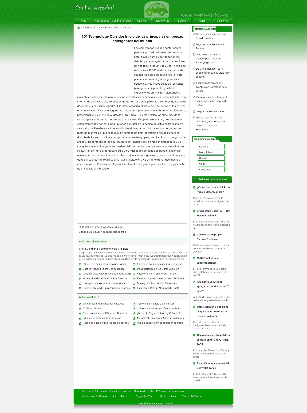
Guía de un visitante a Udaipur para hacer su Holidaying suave (208, 58)
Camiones (222, 20)
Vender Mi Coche (192, 396)
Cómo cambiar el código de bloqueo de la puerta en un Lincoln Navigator (212, 311)
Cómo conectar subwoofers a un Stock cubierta (159, 309)
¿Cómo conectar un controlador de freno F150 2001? (160, 323)
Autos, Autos (120, 396)
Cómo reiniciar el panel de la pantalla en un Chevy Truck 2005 (213, 340)
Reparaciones (101, 20)
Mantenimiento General (95, 396)
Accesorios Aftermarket (95, 391)
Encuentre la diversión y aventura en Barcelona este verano (211, 86)
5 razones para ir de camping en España (159, 264)
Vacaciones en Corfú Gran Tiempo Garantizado (156, 274)
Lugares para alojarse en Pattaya (210, 46)
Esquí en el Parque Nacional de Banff (158, 287)
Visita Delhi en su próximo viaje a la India (103, 248)
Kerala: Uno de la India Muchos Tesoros (105, 278)
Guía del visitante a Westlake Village (101, 227)
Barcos (182, 20)
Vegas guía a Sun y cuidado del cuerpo (103, 231)
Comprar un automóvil (121, 20)
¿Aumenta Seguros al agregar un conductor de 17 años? (213, 286)
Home (82, 20)
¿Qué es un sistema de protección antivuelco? (101, 318)
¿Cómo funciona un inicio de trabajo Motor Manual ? (213, 189)
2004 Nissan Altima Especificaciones (103, 303)
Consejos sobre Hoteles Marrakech (157, 283)
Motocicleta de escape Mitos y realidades (160, 317)
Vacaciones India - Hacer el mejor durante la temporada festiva (211, 101)
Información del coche (95, 27)
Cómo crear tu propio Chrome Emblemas (209, 237)
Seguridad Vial (144, 396)
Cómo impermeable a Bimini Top (155, 303)
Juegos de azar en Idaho (210, 111)
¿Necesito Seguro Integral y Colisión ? (158, 313)
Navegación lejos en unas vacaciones (104, 283)
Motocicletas (162, 20)
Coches (141, 20)
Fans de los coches (120, 391)
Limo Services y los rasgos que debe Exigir (107, 273)
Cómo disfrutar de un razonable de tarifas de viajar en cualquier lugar (106, 288)
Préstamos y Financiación (170, 391)
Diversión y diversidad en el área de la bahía (212, 36)
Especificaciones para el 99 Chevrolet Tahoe (213, 365)
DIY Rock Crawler (92, 308)
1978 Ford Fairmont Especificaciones (208, 260)
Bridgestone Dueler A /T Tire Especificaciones (213, 213)
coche (116, 27)
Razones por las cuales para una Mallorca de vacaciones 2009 (160, 279)
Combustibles (168, 396)
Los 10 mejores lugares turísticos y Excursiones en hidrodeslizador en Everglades (211, 123)
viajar (202, 20)
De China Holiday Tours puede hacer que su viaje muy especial (213, 72)
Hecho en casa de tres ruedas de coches (106, 322)
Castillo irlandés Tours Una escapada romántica (103, 269)
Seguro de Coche (144, 391)
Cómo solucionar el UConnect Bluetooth (105, 313)
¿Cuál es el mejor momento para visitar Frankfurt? (104, 265)
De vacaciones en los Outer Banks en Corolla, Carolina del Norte (158, 269)
